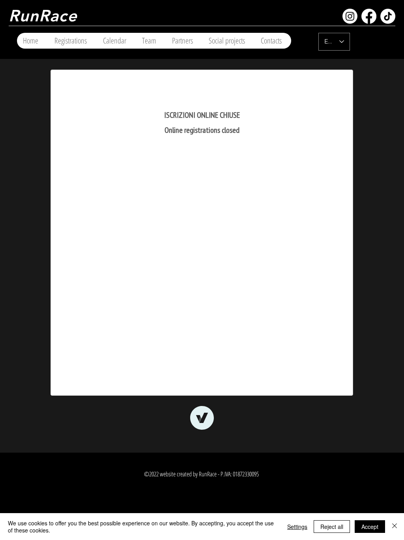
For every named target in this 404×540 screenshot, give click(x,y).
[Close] (394, 526)
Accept (369, 527)
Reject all (331, 527)
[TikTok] (387, 16)
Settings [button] (297, 527)
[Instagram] (349, 16)
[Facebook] (368, 16)
